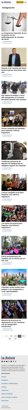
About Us (3, 376)
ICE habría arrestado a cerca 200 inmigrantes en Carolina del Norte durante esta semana (13, 97)
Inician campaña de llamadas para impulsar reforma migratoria (13, 130)
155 (15, 336)
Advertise (3, 387)
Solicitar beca (4, 390)
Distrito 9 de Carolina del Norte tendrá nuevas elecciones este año (13, 70)
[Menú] (25, 2)
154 (11, 336)
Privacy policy (5, 400)
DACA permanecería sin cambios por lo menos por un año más (13, 258)
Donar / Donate (20, 2)
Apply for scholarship (7, 393)
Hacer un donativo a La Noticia (9, 397)
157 (23, 336)
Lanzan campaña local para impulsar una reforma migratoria (12, 195)
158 (9, 338)
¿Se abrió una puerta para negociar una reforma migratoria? (11, 225)
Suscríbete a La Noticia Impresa (9, 383)
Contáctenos (4, 380)
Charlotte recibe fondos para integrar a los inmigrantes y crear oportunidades (12, 289)
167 (15, 338)
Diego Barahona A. (8, 41)
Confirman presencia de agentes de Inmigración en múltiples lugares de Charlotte (13, 163)
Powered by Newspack (5, 407)
